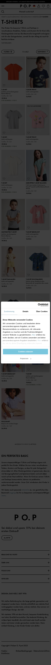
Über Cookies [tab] (42, 311)
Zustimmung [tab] (9, 311)
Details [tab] (25, 311)
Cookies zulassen (25, 352)
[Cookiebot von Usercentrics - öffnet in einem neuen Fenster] (38, 304)
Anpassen (24, 359)
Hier (34, 335)
